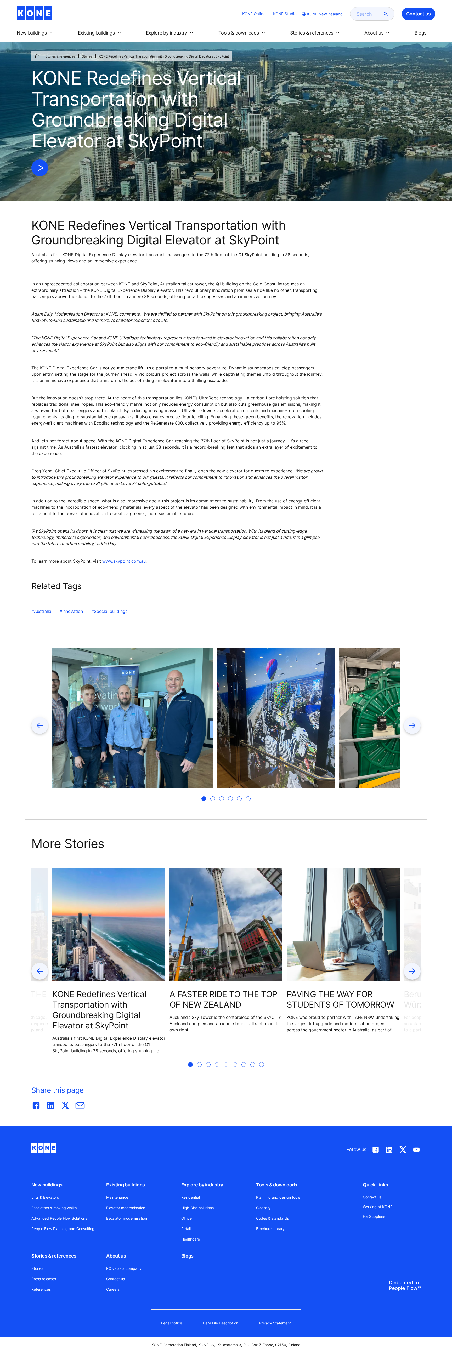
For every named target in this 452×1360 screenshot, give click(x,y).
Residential (190, 1197)
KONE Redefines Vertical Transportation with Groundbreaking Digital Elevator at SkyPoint (99, 1010)
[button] (36, 33)
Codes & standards (272, 1218)
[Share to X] (65, 1104)
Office (186, 1218)
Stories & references (60, 56)
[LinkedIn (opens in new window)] (389, 1149)
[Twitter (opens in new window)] (403, 1149)
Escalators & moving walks (54, 1207)
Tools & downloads (276, 1184)
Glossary (263, 1207)
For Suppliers (374, 1216)
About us (116, 1256)
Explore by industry (202, 1184)
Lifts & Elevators (45, 1197)
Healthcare (190, 1239)
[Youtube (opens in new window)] (416, 1149)
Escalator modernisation (126, 1218)
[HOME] (37, 56)
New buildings (46, 1184)
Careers (113, 1289)
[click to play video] (39, 167)
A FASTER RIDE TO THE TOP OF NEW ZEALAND (223, 999)
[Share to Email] (80, 1104)
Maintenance (117, 1197)
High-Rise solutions (197, 1207)
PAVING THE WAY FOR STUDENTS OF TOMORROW (340, 999)
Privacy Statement (275, 1323)
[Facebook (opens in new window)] (375, 1149)
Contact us (115, 1279)
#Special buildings (109, 611)
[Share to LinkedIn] (50, 1104)
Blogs (187, 1256)
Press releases (43, 1279)
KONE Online (254, 13)
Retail (186, 1228)
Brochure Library (270, 1228)
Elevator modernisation (125, 1207)
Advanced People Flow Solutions (59, 1218)
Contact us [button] (418, 13)
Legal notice (171, 1323)
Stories (87, 56)
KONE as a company (124, 1268)
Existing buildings (125, 1184)
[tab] (203, 798)
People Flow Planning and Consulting (62, 1228)
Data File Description (220, 1323)
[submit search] (386, 14)
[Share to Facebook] (36, 1104)
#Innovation (71, 611)
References (41, 1289)
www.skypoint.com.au (124, 561)
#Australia (41, 611)
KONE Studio (285, 13)
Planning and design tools (278, 1197)
